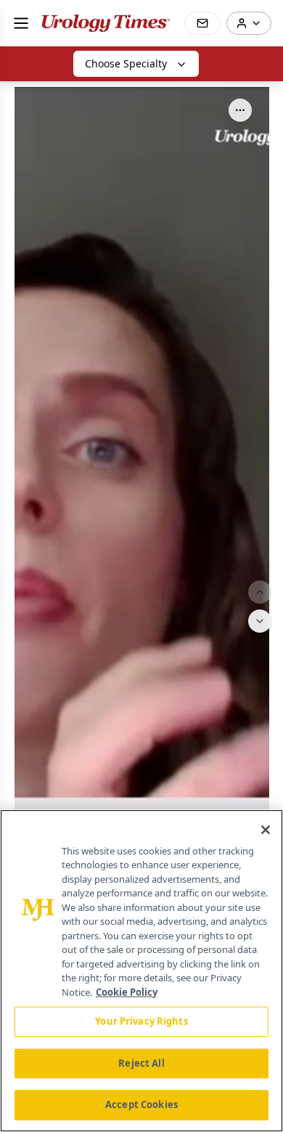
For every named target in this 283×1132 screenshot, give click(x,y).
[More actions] (240, 110)
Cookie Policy (126, 992)
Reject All (141, 1063)
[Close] (266, 830)
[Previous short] (259, 592)
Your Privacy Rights (141, 1021)
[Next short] (259, 621)
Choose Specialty (126, 63)
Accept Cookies (141, 1104)
